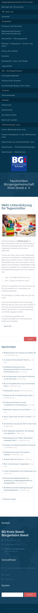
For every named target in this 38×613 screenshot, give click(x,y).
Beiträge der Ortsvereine (13, 7)
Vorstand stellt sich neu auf (13, 459)
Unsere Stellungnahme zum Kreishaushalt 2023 (20, 471)
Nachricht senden (9, 120)
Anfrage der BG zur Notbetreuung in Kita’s (18, 395)
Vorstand (6, 16)
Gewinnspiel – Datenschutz (14, 152)
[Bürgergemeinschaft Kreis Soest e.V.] (19, 163)
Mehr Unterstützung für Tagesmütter (17, 206)
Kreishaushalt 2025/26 (11, 391)
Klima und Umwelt (10, 51)
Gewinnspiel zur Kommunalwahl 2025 (18, 142)
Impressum (6, 105)
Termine (5, 90)
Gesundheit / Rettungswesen (14, 38)
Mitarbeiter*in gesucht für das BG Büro (17, 409)
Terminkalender (8, 95)
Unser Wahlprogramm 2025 (14, 129)
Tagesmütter (7, 326)
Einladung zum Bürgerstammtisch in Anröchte (19, 445)
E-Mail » (7, 554)
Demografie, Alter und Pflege (15, 61)
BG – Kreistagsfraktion (12, 71)
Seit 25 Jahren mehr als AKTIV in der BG (17, 417)
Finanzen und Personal (12, 26)
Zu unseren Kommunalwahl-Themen (16, 360)
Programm (6, 21)
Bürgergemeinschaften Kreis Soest (17, 2)
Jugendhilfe (7, 66)
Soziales (5, 56)
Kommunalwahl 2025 (11, 125)
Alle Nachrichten (9, 115)
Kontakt (5, 100)
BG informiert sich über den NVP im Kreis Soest (20, 424)
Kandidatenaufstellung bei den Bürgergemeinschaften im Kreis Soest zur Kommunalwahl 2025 (18, 369)
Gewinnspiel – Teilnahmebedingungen (18, 147)
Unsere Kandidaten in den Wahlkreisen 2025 (19, 136)
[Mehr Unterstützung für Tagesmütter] (19, 225)
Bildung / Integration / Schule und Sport (17, 45)
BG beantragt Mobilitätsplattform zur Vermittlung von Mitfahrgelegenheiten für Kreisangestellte (18, 480)
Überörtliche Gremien (11, 81)
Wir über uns (8, 12)
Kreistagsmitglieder (10, 76)
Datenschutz (7, 110)
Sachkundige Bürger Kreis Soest (16, 86)
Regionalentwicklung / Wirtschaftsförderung (12, 32)
